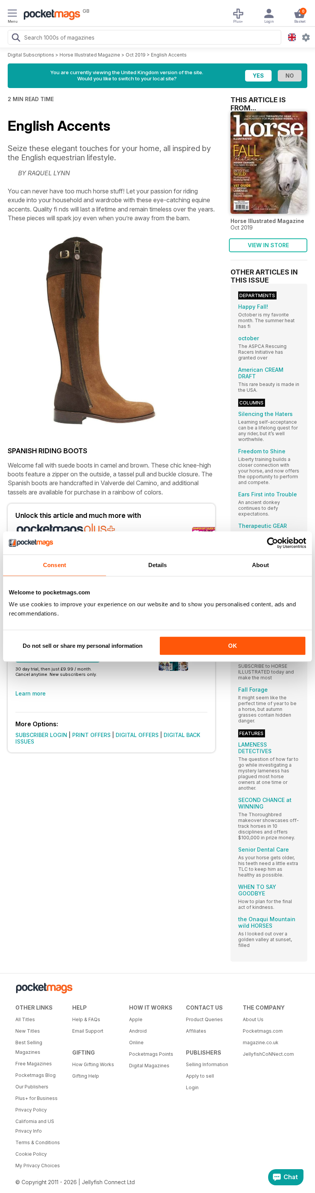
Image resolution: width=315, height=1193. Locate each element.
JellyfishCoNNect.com (268, 1054)
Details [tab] (157, 565)
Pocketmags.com (263, 1031)
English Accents (169, 55)
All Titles (25, 1019)
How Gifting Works (93, 1064)
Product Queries (204, 1019)
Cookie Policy (31, 1154)
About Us (253, 1019)
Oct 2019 (136, 55)
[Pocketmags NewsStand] (50, 15)
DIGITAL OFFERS (137, 735)
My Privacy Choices (37, 1165)
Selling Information (207, 1064)
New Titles (27, 1031)
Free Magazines (33, 1064)
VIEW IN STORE (268, 245)
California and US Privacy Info (34, 1126)
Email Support (87, 1031)
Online (136, 1042)
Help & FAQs (86, 1019)
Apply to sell (200, 1076)
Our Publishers (31, 1087)
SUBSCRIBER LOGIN (41, 735)
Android (138, 1031)
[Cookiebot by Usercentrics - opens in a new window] (272, 543)
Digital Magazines (149, 1065)
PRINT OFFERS (91, 735)
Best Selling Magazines (28, 1047)
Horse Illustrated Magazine (90, 55)
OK (232, 645)
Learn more (30, 693)
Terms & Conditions (37, 1142)
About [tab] (260, 565)
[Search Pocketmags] (16, 38)
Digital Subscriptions (31, 55)
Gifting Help (85, 1076)
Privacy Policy (31, 1110)
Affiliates (196, 1031)
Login (192, 1087)
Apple (136, 1019)
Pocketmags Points (151, 1054)
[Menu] (12, 14)
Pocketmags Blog (35, 1075)
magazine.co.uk (261, 1042)
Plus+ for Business (36, 1098)
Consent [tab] (54, 565)
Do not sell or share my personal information (83, 645)
